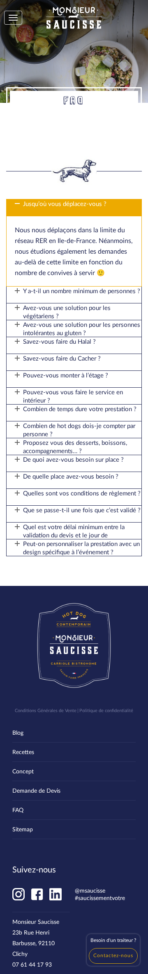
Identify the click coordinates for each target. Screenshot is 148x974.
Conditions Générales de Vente (45, 710)
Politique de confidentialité (106, 710)
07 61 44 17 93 (32, 964)
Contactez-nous (113, 955)
